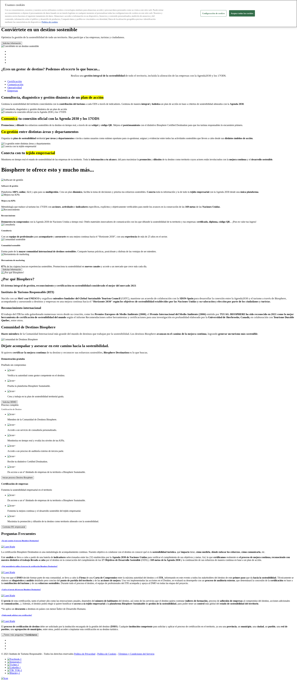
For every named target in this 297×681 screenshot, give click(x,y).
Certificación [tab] (14, 81)
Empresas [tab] (12, 90)
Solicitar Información (11, 43)
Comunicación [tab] (15, 84)
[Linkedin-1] (14, 667)
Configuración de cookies (213, 13)
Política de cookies (50, 22)
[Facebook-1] (14, 659)
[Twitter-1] (13, 664)
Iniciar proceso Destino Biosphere (17, 477)
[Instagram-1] (14, 662)
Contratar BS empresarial (13, 527)
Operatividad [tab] (14, 87)
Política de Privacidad (84, 654)
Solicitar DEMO (9, 402)
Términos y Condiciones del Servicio (136, 654)
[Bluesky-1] (13, 673)
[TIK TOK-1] (14, 670)
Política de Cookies (106, 654)
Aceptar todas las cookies (242, 13)
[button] (148, 544)
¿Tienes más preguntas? (19, 635)
